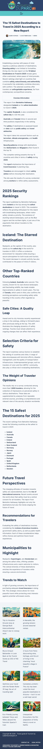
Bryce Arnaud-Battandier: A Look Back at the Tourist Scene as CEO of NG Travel (10, 656)
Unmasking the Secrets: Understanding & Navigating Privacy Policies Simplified (21, 746)
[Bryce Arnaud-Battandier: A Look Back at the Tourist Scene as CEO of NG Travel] (11, 643)
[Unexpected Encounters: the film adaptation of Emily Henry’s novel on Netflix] (31, 706)
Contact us (25, 742)
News (35, 35)
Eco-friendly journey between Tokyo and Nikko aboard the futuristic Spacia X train (10, 719)
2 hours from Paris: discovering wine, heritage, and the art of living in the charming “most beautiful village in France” (30, 659)
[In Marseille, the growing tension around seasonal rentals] (31, 612)
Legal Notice (36, 742)
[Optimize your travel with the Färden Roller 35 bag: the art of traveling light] (11, 676)
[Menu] (21, 13)
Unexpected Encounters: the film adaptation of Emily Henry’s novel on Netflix (30, 719)
